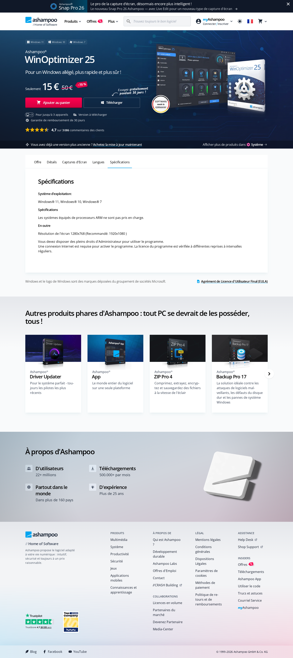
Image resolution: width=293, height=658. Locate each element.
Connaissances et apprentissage (123, 589)
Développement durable (165, 554)
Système (116, 547)
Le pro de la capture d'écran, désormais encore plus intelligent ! (141, 3)
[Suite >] (269, 374)
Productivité (119, 554)
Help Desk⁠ (245, 540)
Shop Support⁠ (248, 547)
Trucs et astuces (250, 593)
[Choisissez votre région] (250, 21)
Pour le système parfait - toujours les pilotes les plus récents (52, 388)
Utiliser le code (249, 586)
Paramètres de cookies (206, 573)
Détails (52, 162)
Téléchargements (251, 572)
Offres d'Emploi (164, 571)
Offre (37, 162)
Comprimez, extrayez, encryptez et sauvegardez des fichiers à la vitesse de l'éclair (177, 388)
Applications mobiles (119, 578)
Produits (71, 21)
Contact (159, 578)
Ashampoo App (249, 579)
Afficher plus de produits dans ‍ (233, 144)
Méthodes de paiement (205, 585)
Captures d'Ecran (74, 162)
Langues (98, 162)
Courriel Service (250, 600)
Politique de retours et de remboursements (208, 599)
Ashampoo (248, 607)
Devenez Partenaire (168, 622)
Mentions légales (208, 540)
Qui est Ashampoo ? (167, 542)
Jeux (113, 568)
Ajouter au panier (56, 102)
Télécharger (114, 102)
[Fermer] (288, 4)
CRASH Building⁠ (165, 585)
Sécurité (116, 561)
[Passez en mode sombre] (240, 21)
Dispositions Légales (204, 561)
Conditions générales (203, 549)
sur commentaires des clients (77, 129)
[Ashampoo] (41, 535)
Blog (33, 651)
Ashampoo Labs (165, 563)
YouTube (80, 651)
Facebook (55, 651)
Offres (94, 21)
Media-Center (163, 629)
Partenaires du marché (164, 612)
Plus (111, 21)
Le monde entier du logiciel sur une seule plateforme (112, 385)
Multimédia (118, 540)
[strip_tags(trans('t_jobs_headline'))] (71, 621)
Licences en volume (167, 603)
